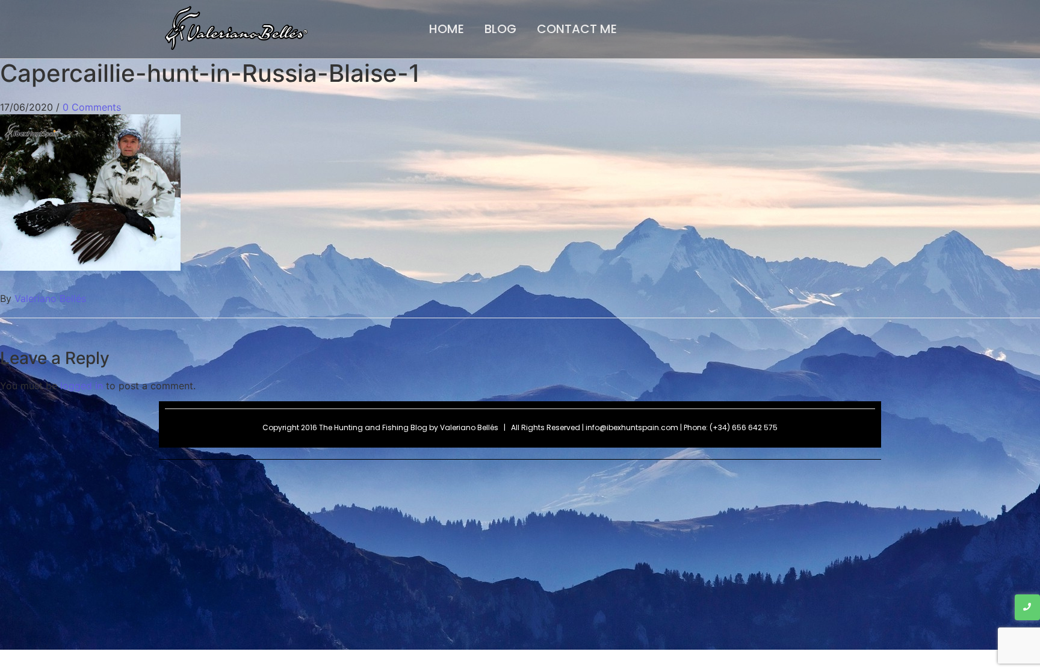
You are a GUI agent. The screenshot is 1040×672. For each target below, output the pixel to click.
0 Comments (92, 107)
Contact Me (577, 28)
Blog (500, 28)
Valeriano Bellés (50, 298)
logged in (81, 386)
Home (446, 28)
